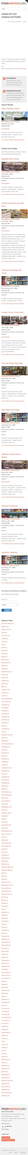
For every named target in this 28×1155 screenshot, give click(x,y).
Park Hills (5, 930)
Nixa (3, 909)
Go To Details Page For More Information (12, 140)
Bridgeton (5, 680)
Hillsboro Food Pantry (9, 506)
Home (9, 21)
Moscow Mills (6, 888)
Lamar (4, 837)
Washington (5, 1074)
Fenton (4, 750)
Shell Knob (5, 990)
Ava (3, 644)
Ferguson (5, 753)
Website (7, 129)
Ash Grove (5, 635)
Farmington (5, 747)
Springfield (5, 1002)
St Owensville (6, 1017)
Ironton (4, 810)
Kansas (4, 822)
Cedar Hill (5, 713)
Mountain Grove (6, 894)
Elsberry (4, 741)
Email (3, 129)
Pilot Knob (5, 936)
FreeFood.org (6, 1137)
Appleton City (6, 629)
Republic (4, 954)
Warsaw (4, 1071)
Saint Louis (5, 975)
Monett (4, 879)
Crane (4, 725)
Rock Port (5, 963)
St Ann (4, 1005)
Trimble (4, 1047)
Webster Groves (7, 1080)
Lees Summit (6, 846)
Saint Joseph (6, 972)
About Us (16, 1152)
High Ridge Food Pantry (10, 410)
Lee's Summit (6, 843)
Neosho (4, 900)
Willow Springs (6, 1092)
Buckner (4, 683)
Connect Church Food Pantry (12, 312)
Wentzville (5, 1083)
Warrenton (5, 1068)
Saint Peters (5, 978)
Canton (4, 695)
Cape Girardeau (6, 698)
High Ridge (5, 783)
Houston (4, 798)
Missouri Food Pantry (16, 21)
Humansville (5, 801)
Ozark (4, 924)
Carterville (5, 704)
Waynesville (5, 1077)
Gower (4, 774)
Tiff (3, 1041)
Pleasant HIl (5, 942)
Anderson (5, 626)
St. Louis (4, 1023)
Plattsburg (5, 939)
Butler (4, 686)
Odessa (4, 918)
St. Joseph (5, 1020)
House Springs (6, 795)
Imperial (4, 804)
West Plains (5, 1086)
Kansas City (6, 825)
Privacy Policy (5, 1123)
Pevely (4, 933)
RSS (2, 1126)
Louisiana (5, 855)
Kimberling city (6, 831)
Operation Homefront (9, 552)
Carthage (5, 707)
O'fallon (4, 915)
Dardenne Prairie (7, 734)
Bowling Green (6, 671)
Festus (4, 756)
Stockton (4, 1029)
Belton (4, 647)
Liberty (4, 849)
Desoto (4, 737)
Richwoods (5, 960)
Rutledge (4, 969)
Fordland (4, 762)
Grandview (5, 777)
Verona (4, 1062)
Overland (5, 921)
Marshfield (5, 864)
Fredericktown (6, 768)
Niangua (4, 906)
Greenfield (5, 780)
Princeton (5, 948)
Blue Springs (6, 662)
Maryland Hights (7, 870)
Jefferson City (6, 813)
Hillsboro (4, 786)
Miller (3, 876)
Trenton (4, 1044)
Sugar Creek (5, 1032)
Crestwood (5, 728)
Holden (4, 789)
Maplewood (5, 858)
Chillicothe (5, 719)
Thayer (4, 1038)
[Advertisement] (14, 39)
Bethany (4, 653)
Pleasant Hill (5, 945)
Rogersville (5, 966)
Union (4, 1053)
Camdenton (5, 689)
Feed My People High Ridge (12, 363)
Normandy (5, 912)
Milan (3, 873)
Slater (4, 996)
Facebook (5, 1126)
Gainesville (5, 771)
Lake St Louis (6, 834)
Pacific (4, 927)
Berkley (4, 650)
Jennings (4, 816)
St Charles (5, 1008)
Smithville (5, 999)
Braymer (4, 677)
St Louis (5, 1014)
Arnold (4, 632)
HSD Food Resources (8, 1140)
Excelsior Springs (7, 744)
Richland (4, 957)
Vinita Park (5, 1065)
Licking (4, 852)
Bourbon (4, 668)
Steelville (5, 1026)
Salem (4, 981)
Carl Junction (6, 701)
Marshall (4, 861)
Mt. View (4, 897)
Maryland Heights (7, 867)
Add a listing (4, 1129)
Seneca (4, 987)
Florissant (5, 759)
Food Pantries (14, 4)
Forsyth (4, 765)
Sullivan (4, 1035)
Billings (4, 656)
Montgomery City (7, 885)
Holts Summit (6, 792)
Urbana (4, 1056)
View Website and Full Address (10, 121)
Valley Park (5, 1059)
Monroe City (5, 882)
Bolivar (4, 665)
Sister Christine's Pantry (10, 109)
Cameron (5, 692)
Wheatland (5, 1089)
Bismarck (5, 659)
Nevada (4, 903)
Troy (3, 1050)
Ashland (4, 638)
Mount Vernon (6, 891)
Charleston (5, 716)
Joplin (4, 819)
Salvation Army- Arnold (10, 159)
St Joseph (5, 1011)
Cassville (5, 710)
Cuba (3, 731)
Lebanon (4, 840)
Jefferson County (21, 68)
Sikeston (4, 993)
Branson (4, 674)
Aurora (4, 641)
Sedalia (4, 984)
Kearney (4, 828)
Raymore (5, 951)
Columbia (5, 722)
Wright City (5, 1095)
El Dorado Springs (7, 623)
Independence (6, 807)
